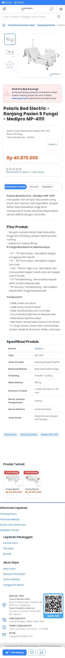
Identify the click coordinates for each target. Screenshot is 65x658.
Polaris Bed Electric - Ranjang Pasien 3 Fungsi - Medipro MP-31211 (13, 489)
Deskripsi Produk (16, 186)
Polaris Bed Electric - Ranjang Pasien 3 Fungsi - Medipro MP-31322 (32, 489)
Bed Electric (10, 434)
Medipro (39, 348)
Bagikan (47, 186)
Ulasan (34, 186)
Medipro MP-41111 (49, 434)
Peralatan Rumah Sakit (21, 25)
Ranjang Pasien (46, 25)
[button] (21, 55)
